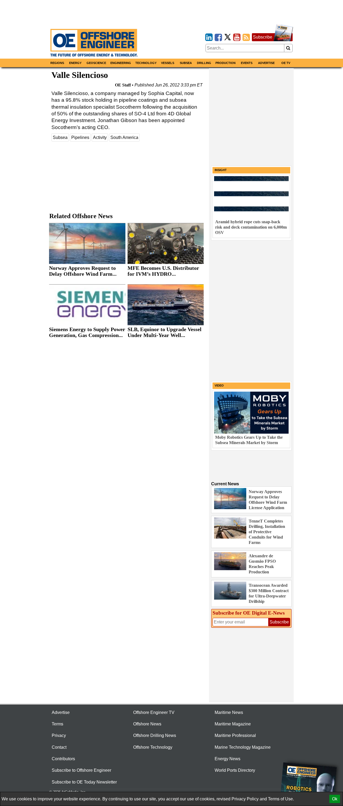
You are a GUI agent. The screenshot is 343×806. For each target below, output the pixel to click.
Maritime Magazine (233, 724)
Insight (221, 170)
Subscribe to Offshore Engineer (81, 770)
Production (225, 63)
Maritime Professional (235, 735)
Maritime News (229, 712)
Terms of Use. (281, 799)
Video (219, 385)
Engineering (120, 63)
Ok (334, 799)
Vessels (167, 63)
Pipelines (80, 137)
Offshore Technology (152, 747)
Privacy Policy (245, 799)
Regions (57, 63)
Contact (59, 747)
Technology (145, 63)
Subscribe (262, 37)
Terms (57, 724)
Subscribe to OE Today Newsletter (84, 782)
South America (124, 137)
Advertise (266, 63)
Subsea (186, 63)
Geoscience (96, 63)
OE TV (285, 63)
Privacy (59, 735)
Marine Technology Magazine (243, 747)
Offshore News (147, 724)
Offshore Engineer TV (153, 712)
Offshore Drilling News (154, 735)
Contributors (63, 758)
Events (246, 63)
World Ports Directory (235, 770)
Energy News (227, 758)
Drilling (204, 63)
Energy (75, 63)
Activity (100, 137)
